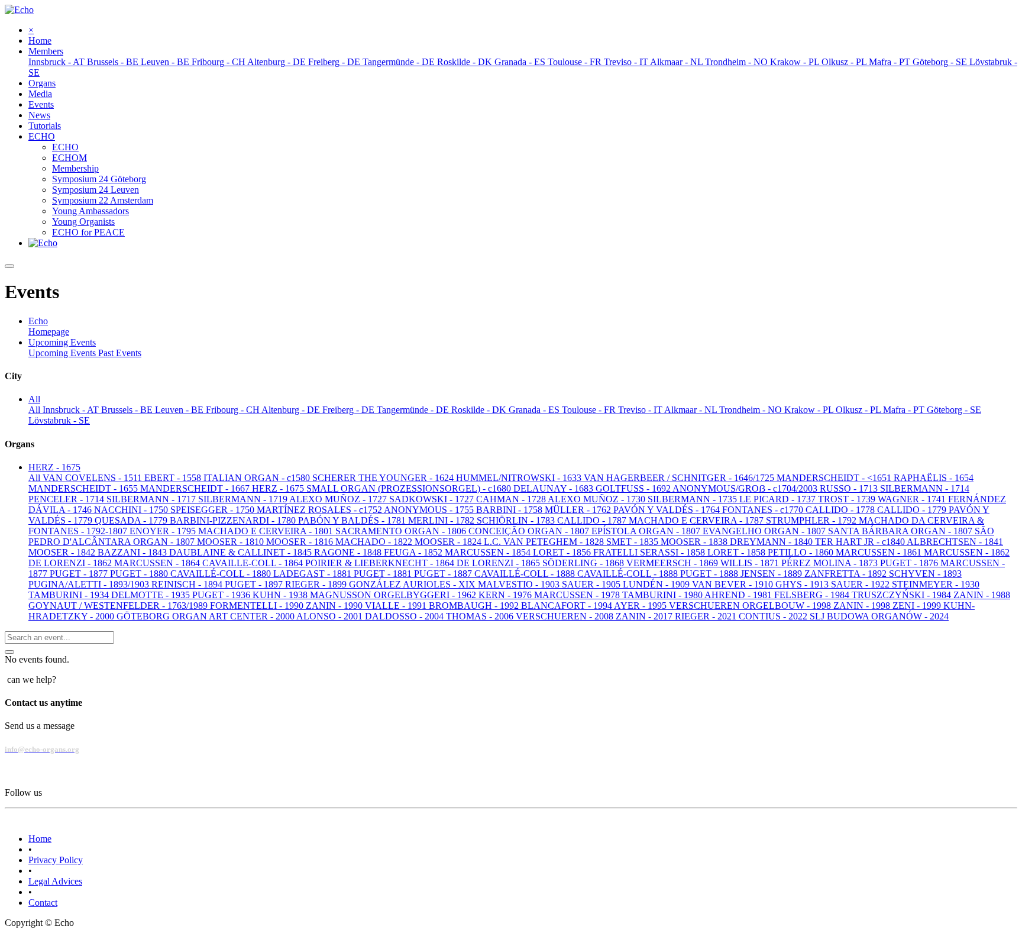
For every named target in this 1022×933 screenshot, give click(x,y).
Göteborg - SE (954, 410)
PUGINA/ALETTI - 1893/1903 (89, 584)
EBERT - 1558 (173, 478)
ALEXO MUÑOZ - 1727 (339, 499)
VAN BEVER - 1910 (733, 584)
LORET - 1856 (563, 552)
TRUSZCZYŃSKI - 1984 (902, 595)
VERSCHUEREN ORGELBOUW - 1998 (751, 606)
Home (39, 839)
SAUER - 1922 (861, 584)
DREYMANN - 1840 (772, 542)
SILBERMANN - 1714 (924, 488)
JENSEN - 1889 (772, 574)
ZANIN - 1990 (335, 606)
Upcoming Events (63, 353)
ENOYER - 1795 (164, 531)
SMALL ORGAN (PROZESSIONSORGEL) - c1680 (409, 488)
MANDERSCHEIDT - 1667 (196, 488)
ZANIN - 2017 (645, 616)
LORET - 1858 (737, 552)
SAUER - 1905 (592, 584)
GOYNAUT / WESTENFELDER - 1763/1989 (119, 606)
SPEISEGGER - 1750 (213, 510)
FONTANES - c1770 (764, 510)
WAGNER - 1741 (913, 499)
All (35, 410)
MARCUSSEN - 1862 (967, 552)
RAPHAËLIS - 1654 (934, 478)
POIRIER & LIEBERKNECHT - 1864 (381, 563)
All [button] (34, 399)
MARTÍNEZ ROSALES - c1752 (320, 510)
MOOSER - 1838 (695, 542)
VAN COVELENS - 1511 (93, 478)
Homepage (48, 332)
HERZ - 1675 (279, 488)
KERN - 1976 (506, 595)
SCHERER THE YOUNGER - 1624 (384, 478)
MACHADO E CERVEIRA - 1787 (697, 520)
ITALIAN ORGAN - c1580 (257, 478)
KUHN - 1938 (281, 595)
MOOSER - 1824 (449, 542)
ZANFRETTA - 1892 (846, 574)
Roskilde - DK (480, 410)
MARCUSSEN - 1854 (489, 552)
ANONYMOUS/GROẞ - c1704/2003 (746, 488)
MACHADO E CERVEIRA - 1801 (266, 531)
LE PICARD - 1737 (778, 499)
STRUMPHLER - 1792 (812, 520)
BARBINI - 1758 (510, 510)
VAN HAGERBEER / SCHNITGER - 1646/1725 (680, 478)
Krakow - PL (810, 410)
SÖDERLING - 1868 (584, 563)
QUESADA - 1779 (132, 520)
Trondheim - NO (751, 410)
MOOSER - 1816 (300, 542)
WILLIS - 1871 (750, 563)
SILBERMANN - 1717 (152, 499)
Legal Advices (55, 881)
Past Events (119, 353)
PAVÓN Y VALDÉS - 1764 (667, 510)
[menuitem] (39, 40)
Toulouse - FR (590, 410)
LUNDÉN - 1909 (657, 584)
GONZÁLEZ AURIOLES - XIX (413, 584)
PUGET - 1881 (384, 574)
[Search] (9, 652)
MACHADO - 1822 (375, 542)
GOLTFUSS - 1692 (634, 488)
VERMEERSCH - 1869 (673, 563)
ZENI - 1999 (917, 606)
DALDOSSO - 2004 (405, 616)
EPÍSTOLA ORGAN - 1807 (647, 531)
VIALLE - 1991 (397, 606)
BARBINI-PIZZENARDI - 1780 (234, 520)
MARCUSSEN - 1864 (158, 563)
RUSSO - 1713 (850, 488)
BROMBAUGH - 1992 (475, 606)
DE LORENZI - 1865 (499, 563)
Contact (42, 903)
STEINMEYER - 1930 (935, 584)
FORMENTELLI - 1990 (258, 606)
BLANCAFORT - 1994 (567, 606)
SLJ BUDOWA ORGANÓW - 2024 (879, 616)
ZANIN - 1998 (862, 606)
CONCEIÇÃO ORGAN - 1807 (529, 531)
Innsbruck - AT (72, 410)
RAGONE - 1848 (349, 552)
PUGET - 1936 (222, 595)
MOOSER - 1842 (63, 552)
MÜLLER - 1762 (579, 510)
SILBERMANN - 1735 (693, 499)
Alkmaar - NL (691, 410)
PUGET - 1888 (710, 574)
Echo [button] (38, 321)
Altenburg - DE (291, 410)
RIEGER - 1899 (317, 584)
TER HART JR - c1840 (861, 542)
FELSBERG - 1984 (813, 595)
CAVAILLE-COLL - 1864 (253, 563)
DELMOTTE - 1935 (151, 595)
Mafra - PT (905, 410)
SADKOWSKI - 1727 (432, 499)
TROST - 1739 (848, 499)
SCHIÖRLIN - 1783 (517, 520)
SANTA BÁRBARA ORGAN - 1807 (901, 531)
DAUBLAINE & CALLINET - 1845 (241, 552)
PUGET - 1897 (255, 584)
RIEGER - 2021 (707, 616)
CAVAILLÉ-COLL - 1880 (221, 574)
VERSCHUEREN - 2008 (566, 616)
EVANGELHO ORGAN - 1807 (765, 531)
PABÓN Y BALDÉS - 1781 (353, 520)
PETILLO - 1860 (802, 552)
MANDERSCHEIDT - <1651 (835, 478)
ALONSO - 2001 (330, 616)
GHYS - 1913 (803, 584)
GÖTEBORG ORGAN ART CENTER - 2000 (206, 616)
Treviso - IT (641, 410)
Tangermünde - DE (414, 410)
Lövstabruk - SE (59, 420)
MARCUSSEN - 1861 (880, 552)
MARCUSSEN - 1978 (578, 595)
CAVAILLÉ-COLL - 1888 (525, 574)
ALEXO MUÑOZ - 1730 (598, 499)
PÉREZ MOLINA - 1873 (830, 563)
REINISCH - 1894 (188, 584)
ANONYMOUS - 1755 (430, 510)
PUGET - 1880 (140, 574)
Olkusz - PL (859, 410)
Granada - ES (535, 410)
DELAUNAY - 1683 (554, 488)
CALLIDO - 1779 (913, 510)
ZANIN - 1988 (981, 595)
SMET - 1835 (633, 542)
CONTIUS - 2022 (774, 616)
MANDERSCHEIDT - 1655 (84, 488)
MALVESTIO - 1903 (520, 584)
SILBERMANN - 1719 (243, 499)
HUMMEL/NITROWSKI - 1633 (520, 478)
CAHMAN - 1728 (512, 499)
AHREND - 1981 (739, 595)
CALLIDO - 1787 (593, 520)
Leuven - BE (180, 410)
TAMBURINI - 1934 (69, 595)
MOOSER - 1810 (231, 542)
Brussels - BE (128, 410)
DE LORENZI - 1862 (71, 563)
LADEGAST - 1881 (313, 574)
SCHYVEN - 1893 (925, 574)
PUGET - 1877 (80, 574)
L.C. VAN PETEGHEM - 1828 (545, 542)
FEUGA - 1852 (414, 552)
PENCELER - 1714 (67, 499)
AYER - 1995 (641, 606)
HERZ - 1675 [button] (54, 467)
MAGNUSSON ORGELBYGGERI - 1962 (394, 595)
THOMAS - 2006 (481, 616)
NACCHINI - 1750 (132, 510)
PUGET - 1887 (444, 574)
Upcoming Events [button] (62, 342)
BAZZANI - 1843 (133, 552)
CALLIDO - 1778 (841, 510)
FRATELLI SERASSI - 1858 (650, 552)
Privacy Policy (55, 860)
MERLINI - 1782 (442, 520)
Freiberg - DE (349, 410)
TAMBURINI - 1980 (663, 595)
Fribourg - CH (233, 410)
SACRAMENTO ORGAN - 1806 (401, 531)
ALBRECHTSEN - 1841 (955, 542)
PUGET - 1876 (910, 563)
